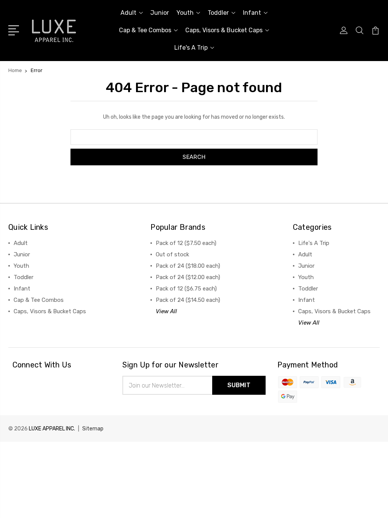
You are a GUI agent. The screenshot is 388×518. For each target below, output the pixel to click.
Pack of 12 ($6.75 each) (186, 288)
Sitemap (92, 428)
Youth (185, 12)
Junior (159, 12)
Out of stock (172, 254)
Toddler (218, 12)
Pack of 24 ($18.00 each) (188, 265)
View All (166, 311)
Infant (252, 12)
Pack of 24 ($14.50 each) (188, 300)
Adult (128, 12)
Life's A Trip (191, 47)
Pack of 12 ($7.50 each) (186, 243)
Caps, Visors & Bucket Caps (224, 30)
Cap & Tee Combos (145, 30)
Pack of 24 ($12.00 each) (188, 277)
